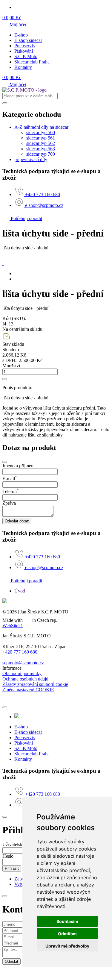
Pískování (23, 51)
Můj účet (17, 24)
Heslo (7, 856)
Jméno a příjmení (18, 465)
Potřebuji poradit (26, 218)
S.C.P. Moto (25, 56)
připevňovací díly (30, 159)
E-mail (9, 478)
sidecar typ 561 (40, 137)
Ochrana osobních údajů (25, 678)
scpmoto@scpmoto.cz (23, 662)
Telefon (10, 491)
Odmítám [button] (67, 933)
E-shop (21, 34)
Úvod (19, 590)
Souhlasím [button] (67, 921)
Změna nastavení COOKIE (28, 689)
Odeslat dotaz (17, 521)
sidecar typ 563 (40, 148)
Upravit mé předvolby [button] (67, 945)
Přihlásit (12, 868)
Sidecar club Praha (32, 61)
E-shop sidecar (28, 40)
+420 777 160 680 (19, 651)
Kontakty (23, 67)
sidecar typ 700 (40, 154)
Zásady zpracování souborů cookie (35, 684)
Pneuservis (24, 45)
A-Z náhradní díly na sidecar (41, 127)
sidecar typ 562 (40, 143)
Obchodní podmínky (22, 673)
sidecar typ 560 (40, 132)
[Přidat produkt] (4, 379)
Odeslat (11, 961)
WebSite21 (12, 625)
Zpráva (9, 503)
